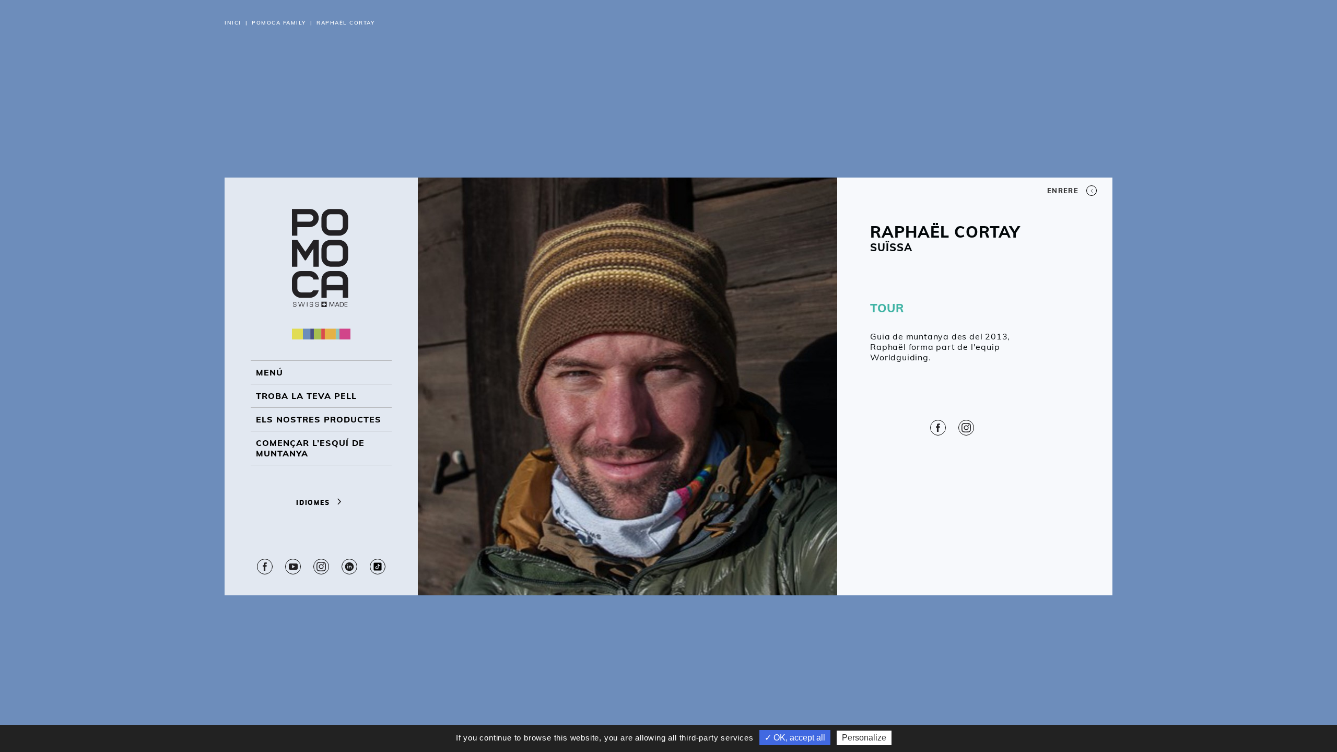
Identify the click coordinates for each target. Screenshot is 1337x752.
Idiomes (314, 503)
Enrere (1062, 190)
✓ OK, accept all (795, 737)
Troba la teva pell (306, 396)
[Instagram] (321, 566)
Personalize (864, 737)
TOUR (887, 308)
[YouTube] (293, 566)
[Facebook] (265, 566)
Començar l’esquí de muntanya (310, 448)
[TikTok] (377, 566)
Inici (233, 22)
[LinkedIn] (349, 566)
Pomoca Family (279, 22)
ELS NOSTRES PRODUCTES (318, 419)
